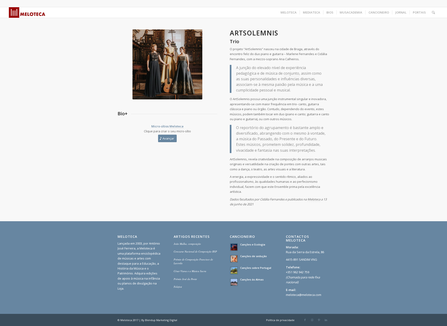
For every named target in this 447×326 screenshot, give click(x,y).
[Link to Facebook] (304, 319)
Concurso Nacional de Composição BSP (195, 251)
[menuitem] (289, 12)
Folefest (178, 286)
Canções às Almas (252, 279)
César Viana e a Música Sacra (190, 271)
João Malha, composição (187, 243)
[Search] (433, 12)
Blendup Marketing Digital (161, 320)
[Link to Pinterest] (318, 319)
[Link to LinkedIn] (325, 319)
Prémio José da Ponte (185, 279)
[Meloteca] (27, 12)
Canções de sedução (253, 256)
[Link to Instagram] (311, 319)
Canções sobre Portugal (255, 268)
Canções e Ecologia (252, 244)
